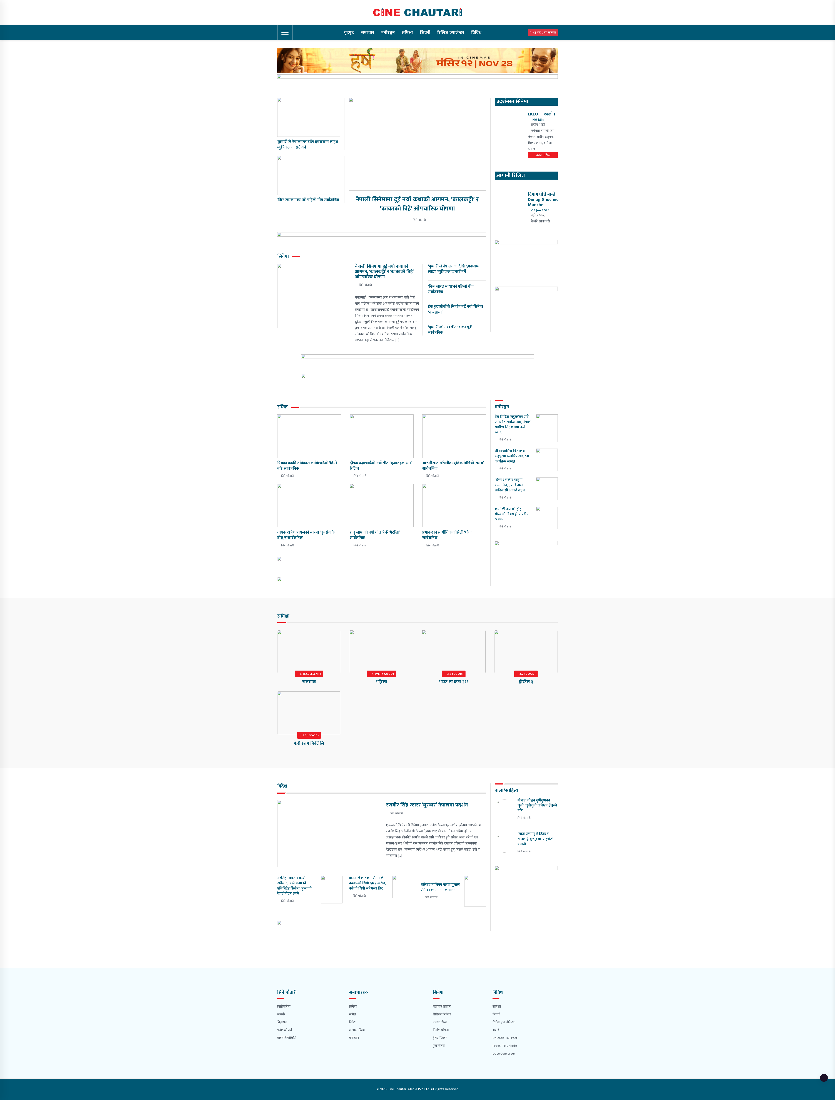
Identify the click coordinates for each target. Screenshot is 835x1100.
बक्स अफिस (440, 1022)
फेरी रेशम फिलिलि (309, 743)
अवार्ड (496, 1030)
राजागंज (309, 682)
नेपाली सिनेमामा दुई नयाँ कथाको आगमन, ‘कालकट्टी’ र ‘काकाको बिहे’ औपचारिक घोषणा (417, 204)
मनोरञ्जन (388, 32)
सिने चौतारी (419, 220)
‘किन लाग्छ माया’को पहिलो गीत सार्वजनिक (308, 200)
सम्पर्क (281, 1014)
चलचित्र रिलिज (442, 1006)
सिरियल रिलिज (442, 1014)
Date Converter (504, 1053)
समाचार (367, 32)
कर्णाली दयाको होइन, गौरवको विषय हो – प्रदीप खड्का (511, 514)
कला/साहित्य (357, 1030)
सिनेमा (353, 1006)
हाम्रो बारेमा (284, 1006)
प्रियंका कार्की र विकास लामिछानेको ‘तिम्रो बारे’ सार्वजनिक (307, 466)
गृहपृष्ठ (349, 32)
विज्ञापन (282, 1022)
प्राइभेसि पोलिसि (286, 1038)
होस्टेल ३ (526, 682)
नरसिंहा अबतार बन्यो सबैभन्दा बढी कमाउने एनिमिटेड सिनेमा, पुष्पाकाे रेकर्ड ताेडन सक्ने (294, 885)
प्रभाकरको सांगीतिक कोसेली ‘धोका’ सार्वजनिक (447, 535)
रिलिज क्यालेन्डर (450, 32)
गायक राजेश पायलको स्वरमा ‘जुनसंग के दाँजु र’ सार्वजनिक (306, 535)
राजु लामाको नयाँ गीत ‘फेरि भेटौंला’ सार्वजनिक (375, 535)
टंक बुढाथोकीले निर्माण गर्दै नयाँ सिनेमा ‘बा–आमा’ (455, 309)
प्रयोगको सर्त (284, 1030)
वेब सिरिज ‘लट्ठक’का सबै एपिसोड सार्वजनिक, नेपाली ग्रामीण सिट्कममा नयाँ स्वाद (513, 424)
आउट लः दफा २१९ (454, 682)
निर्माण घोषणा (441, 1030)
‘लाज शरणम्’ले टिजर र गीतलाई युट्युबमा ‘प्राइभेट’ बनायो (535, 839)
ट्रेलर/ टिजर (440, 1038)
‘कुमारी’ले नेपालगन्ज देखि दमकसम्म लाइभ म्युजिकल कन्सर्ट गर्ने (307, 145)
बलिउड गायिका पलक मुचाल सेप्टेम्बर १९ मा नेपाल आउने (440, 887)
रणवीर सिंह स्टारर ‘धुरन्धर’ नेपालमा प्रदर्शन (427, 805)
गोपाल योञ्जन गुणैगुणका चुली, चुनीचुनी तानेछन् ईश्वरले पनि (537, 805)
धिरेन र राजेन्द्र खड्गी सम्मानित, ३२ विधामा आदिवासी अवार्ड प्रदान (511, 485)
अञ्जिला (381, 682)
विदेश (352, 1022)
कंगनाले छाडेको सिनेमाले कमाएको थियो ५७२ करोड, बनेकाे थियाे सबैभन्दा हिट (367, 883)
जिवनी (425, 32)
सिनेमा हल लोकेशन (504, 1022)
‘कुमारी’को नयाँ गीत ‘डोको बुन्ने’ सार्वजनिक (450, 330)
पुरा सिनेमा (439, 1045)
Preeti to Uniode (505, 1045)
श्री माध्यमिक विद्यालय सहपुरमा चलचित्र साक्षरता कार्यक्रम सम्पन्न (512, 456)
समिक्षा (407, 32)
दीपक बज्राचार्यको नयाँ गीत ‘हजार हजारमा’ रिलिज (381, 466)
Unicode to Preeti (505, 1038)
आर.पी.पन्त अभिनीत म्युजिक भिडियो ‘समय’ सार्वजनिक (453, 466)
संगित (352, 1014)
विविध (476, 32)
